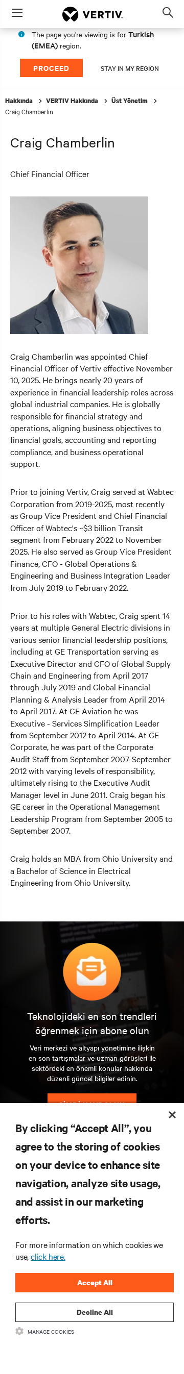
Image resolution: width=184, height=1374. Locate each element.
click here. (48, 1256)
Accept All (94, 1282)
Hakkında (19, 100)
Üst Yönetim (130, 100)
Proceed (51, 67)
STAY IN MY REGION (130, 67)
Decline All (95, 1312)
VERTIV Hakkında (73, 100)
